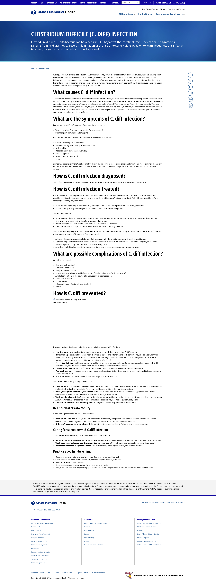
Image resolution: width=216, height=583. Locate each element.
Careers (34, 2)
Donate (103, 2)
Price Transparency (38, 563)
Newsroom (88, 541)
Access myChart (49, 2)
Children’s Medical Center (146, 527)
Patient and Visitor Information (42, 523)
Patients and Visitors (68, 2)
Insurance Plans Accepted (40, 534)
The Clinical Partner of (162, 502)
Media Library (89, 538)
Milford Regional (143, 538)
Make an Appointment (39, 541)
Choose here (126, 3)
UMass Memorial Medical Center (149, 523)
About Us (88, 519)
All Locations (126, 14)
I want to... (115, 2)
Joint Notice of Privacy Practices (91, 573)
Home (33, 68)
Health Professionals (88, 2)
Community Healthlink (145, 541)
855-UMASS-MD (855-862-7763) (171, 2)
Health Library (43, 68)
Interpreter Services (38, 538)
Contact (87, 527)
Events (86, 534)
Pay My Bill (35, 548)
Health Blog (39, 559)
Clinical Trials (37, 527)
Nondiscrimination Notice (93, 545)
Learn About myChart (39, 545)
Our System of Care (146, 519)
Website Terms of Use (40, 573)
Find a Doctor (145, 14)
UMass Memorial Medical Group (149, 545)
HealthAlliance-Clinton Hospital (148, 534)
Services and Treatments (169, 14)
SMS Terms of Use (64, 573)
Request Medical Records (40, 552)
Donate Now (89, 530)
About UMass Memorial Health (95, 523)
